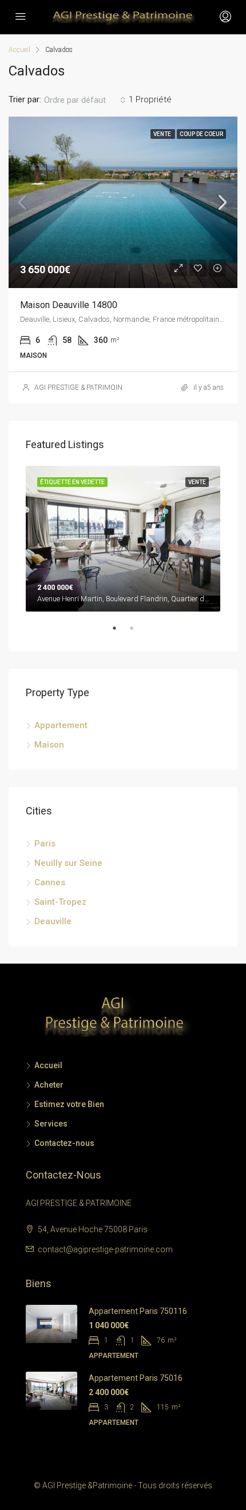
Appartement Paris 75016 (135, 1378)
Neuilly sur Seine (68, 863)
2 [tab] (137, 632)
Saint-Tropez (60, 902)
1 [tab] (120, 632)
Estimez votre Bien (69, 1104)
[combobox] (85, 100)
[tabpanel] (123, 539)
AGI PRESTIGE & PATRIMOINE (80, 388)
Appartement (61, 725)
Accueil (48, 1065)
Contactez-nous (64, 1143)
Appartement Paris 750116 (138, 1311)
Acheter (49, 1084)
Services (51, 1123)
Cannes (49, 882)
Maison (49, 745)
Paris (44, 843)
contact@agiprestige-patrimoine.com (105, 1249)
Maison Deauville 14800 (68, 304)
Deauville (53, 921)
